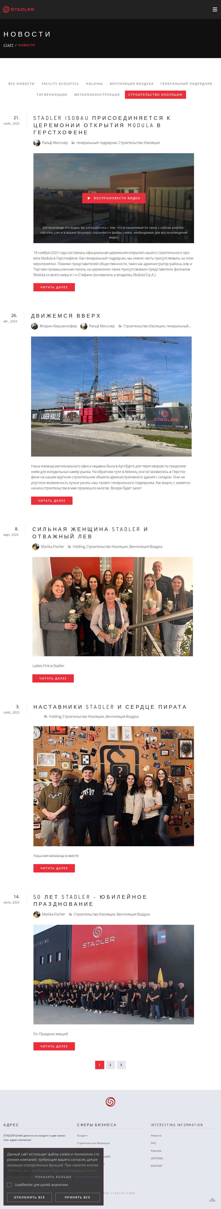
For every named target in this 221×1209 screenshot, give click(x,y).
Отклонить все (29, 1197)
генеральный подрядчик (187, 84)
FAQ (153, 1143)
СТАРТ (8, 45)
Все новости (21, 84)
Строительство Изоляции (155, 95)
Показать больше (53, 1177)
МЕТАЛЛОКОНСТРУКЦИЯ (94, 1156)
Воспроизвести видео (117, 198)
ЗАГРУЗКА (157, 1158)
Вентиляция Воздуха (132, 84)
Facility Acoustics (60, 84)
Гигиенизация (52, 95)
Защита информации (91, 1164)
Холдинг (82, 1135)
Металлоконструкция (97, 95)
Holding (94, 84)
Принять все (77, 1197)
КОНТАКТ (157, 1166)
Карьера (156, 1150)
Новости (156, 1135)
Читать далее (54, 287)
